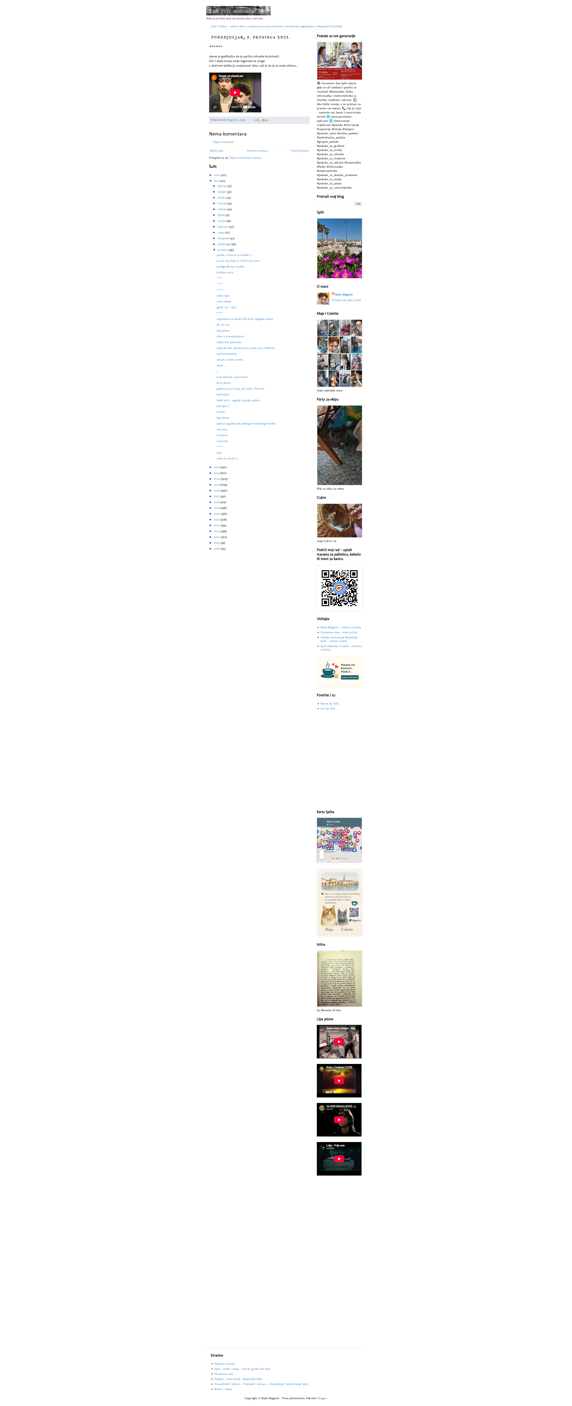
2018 (217, 502)
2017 (217, 496)
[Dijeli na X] (260, 120)
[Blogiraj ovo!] (257, 120)
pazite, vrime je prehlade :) (234, 255)
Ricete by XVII (330, 703)
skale (220, 365)
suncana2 (222, 441)
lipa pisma (223, 330)
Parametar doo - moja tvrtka (339, 632)
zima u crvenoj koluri (230, 336)
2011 (217, 181)
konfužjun (223, 394)
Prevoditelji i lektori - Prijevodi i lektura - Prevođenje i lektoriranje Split (261, 1384)
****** (220, 290)
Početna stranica (257, 150)
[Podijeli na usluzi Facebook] (263, 120)
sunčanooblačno (227, 353)
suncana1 (222, 435)
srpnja (221, 221)
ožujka (221, 197)
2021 (217, 519)
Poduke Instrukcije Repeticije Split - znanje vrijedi (339, 639)
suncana (222, 429)
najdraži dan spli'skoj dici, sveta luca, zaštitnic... (247, 348)
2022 (217, 525)
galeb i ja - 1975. (226, 307)
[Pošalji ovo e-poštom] (255, 120)
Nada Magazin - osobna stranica (341, 627)
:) (217, 371)
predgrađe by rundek (230, 266)
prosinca (223, 250)
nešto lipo (223, 295)
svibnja (222, 209)
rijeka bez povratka (229, 342)
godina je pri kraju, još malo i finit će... (241, 388)
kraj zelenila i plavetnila (232, 377)
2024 (217, 537)
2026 (217, 548)
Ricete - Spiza (223, 1389)
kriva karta (223, 383)
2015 (217, 484)
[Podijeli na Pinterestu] (266, 120)
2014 (217, 479)
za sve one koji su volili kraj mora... (239, 260)
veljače (222, 191)
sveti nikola (224, 301)
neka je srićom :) (227, 458)
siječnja (222, 186)
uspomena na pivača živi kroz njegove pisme (245, 319)
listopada (223, 238)
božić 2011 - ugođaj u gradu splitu (238, 400)
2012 (217, 467)
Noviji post (216, 150)
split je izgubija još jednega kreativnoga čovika (246, 423)
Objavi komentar (223, 142)
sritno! (221, 412)
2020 (217, 513)
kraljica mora (225, 272)
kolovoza (223, 226)
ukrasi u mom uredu (230, 359)
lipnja (221, 215)
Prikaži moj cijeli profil (346, 300)
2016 (217, 490)
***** (220, 278)
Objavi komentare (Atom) (245, 157)
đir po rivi (223, 324)
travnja (222, 203)
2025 (217, 542)
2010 (217, 175)
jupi (219, 452)
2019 (217, 508)
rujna (221, 232)
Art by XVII (328, 708)
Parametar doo (223, 1374)
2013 (217, 473)
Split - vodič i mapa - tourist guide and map (242, 1369)
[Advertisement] (339, 760)
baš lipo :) (223, 406)
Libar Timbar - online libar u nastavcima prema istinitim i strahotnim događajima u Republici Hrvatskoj (276, 26)
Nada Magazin (344, 294)
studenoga (224, 244)
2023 (217, 531)
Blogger (322, 1398)
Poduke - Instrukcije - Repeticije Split (238, 1379)
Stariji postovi (300, 150)
